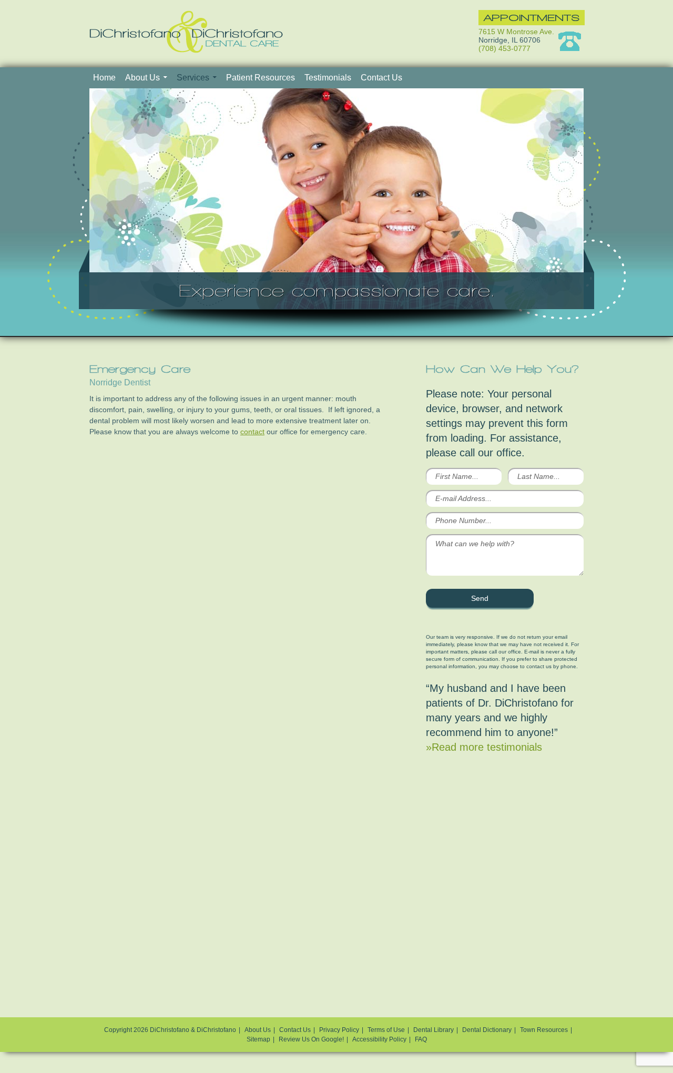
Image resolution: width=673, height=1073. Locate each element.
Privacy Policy (339, 1030)
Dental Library (433, 1030)
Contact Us (381, 77)
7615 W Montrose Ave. (516, 31)
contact (252, 431)
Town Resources (544, 1030)
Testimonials (327, 77)
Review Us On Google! (311, 1039)
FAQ (421, 1039)
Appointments (531, 18)
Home (104, 77)
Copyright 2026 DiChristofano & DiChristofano (170, 1030)
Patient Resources (260, 77)
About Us (142, 77)
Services (193, 77)
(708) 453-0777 (504, 48)
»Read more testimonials (484, 747)
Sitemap (258, 1039)
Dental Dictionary (487, 1030)
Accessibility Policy (379, 1039)
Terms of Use (386, 1030)
